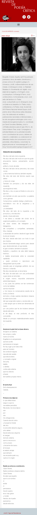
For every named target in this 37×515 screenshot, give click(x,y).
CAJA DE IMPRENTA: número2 (10, 31)
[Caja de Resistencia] (18, 6)
